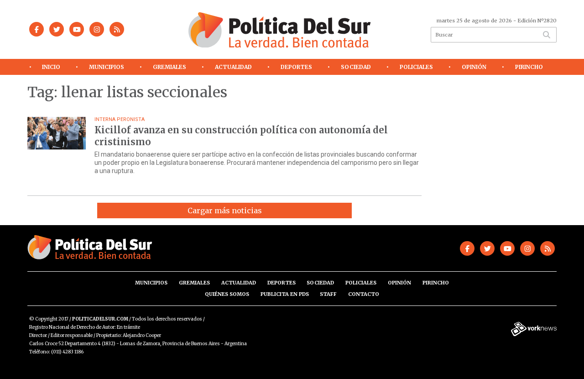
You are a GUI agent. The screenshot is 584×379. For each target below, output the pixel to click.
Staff (328, 294)
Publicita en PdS (285, 294)
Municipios (106, 66)
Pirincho (529, 66)
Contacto (363, 294)
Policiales (416, 66)
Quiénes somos (227, 294)
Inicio (51, 66)
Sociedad (356, 66)
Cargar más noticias (225, 210)
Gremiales (169, 66)
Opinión (474, 66)
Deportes (296, 66)
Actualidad (233, 66)
